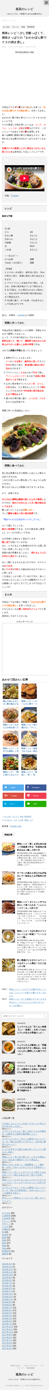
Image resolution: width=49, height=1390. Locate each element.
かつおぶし (8, 820)
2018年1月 (7, 1324)
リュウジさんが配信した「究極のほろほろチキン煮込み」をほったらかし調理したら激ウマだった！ (31, 1049)
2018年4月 (7, 1316)
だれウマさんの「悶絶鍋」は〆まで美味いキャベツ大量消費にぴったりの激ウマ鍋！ (31, 1106)
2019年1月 (7, 1291)
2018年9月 (7, 1302)
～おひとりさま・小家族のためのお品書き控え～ (24, 1379)
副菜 (4, 1237)
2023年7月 (7, 1283)
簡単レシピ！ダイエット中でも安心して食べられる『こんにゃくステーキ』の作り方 (31, 905)
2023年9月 (7, 1278)
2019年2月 (7, 1288)
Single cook (15, 826)
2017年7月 (7, 1340)
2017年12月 (7, 1327)
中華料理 (6, 1229)
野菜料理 (27, 817)
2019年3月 (7, 1286)
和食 (21, 817)
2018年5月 (7, 1313)
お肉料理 (6, 1216)
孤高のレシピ (24, 9)
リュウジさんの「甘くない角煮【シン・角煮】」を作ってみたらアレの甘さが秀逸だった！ (31, 1030)
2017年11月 (7, 1329)
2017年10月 (7, 1332)
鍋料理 (5, 1254)
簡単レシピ (28, 820)
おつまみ (7, 817)
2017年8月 (7, 1338)
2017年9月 (7, 1335)
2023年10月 (7, 1275)
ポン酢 (20, 820)
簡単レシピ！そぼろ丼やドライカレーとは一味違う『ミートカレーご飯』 (31, 934)
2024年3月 (7, 1264)
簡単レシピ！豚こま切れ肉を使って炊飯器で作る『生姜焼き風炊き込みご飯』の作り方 (31, 847)
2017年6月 (7, 1343)
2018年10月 (7, 1299)
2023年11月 (7, 1272)
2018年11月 (7, 1297)
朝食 (4, 1246)
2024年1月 (7, 1267)
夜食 (4, 1243)
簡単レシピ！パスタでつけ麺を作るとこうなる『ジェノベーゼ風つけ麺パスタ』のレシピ (27, 992)
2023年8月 (7, 1280)
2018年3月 (7, 1318)
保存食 (5, 1235)
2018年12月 (7, 1294)
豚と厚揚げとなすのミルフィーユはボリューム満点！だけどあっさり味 (31, 963)
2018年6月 (7, 1310)
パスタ (5, 1227)
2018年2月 (7, 1321)
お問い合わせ (15, 1366)
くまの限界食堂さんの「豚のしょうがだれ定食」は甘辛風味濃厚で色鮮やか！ (31, 1087)
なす (15, 820)
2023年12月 (7, 1269)
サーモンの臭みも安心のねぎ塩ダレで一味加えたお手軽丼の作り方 (31, 876)
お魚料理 (6, 1218)
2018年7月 (7, 1308)
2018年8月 (7, 1305)
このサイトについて (30, 1366)
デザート (6, 1224)
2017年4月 (7, 1348)
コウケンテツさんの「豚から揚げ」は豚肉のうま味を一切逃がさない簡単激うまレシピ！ (31, 1069)
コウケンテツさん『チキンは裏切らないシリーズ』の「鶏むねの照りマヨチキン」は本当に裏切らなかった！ (24, 1142)
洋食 (4, 1248)
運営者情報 (30, 1368)
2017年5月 (7, 1346)
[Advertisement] (24, 78)
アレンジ (15, 817)
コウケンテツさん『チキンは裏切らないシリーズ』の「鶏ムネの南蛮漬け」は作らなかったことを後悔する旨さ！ (24, 1190)
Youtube (15, 196)
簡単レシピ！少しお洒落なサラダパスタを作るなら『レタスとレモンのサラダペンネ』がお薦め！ (27, 1002)
